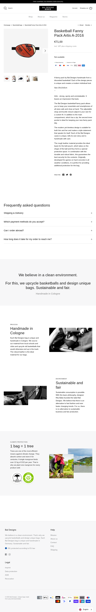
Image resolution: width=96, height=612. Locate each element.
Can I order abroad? (14, 230)
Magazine (53, 17)
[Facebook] (6, 554)
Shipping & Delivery (13, 213)
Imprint (7, 568)
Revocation (9, 579)
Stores (65, 17)
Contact (53, 542)
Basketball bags (17, 25)
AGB (7, 575)
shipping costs (70, 46)
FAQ (52, 546)
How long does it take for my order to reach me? (28, 239)
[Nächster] (45, 51)
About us (41, 17)
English (85, 609)
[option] (26, 51)
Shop (30, 17)
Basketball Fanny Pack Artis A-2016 (35, 25)
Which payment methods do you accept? (24, 222)
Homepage (7, 25)
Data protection (11, 571)
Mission (53, 535)
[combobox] (85, 609)
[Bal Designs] (48, 8)
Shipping (53, 550)
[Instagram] (9, 554)
